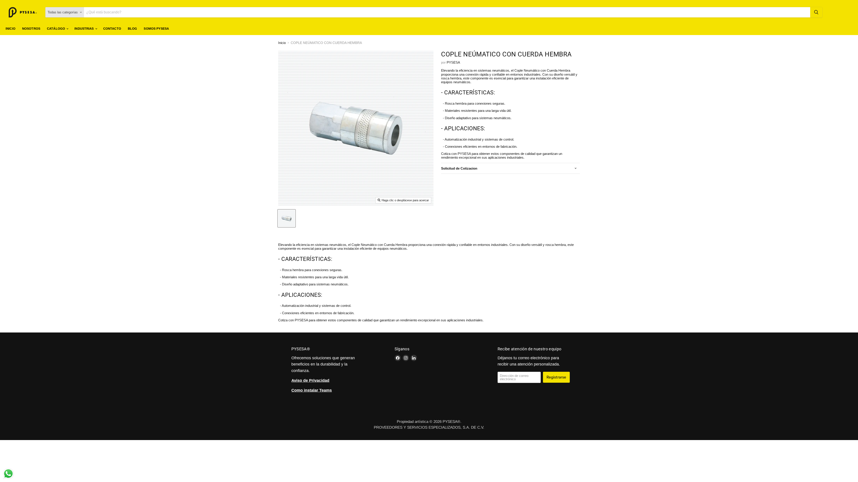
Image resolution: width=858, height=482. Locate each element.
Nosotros (31, 28)
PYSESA (453, 62)
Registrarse (556, 377)
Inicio (10, 28)
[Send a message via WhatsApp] (8, 473)
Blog (132, 28)
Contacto (112, 28)
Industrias (84, 28)
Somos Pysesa (156, 28)
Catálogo (56, 28)
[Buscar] (816, 12)
